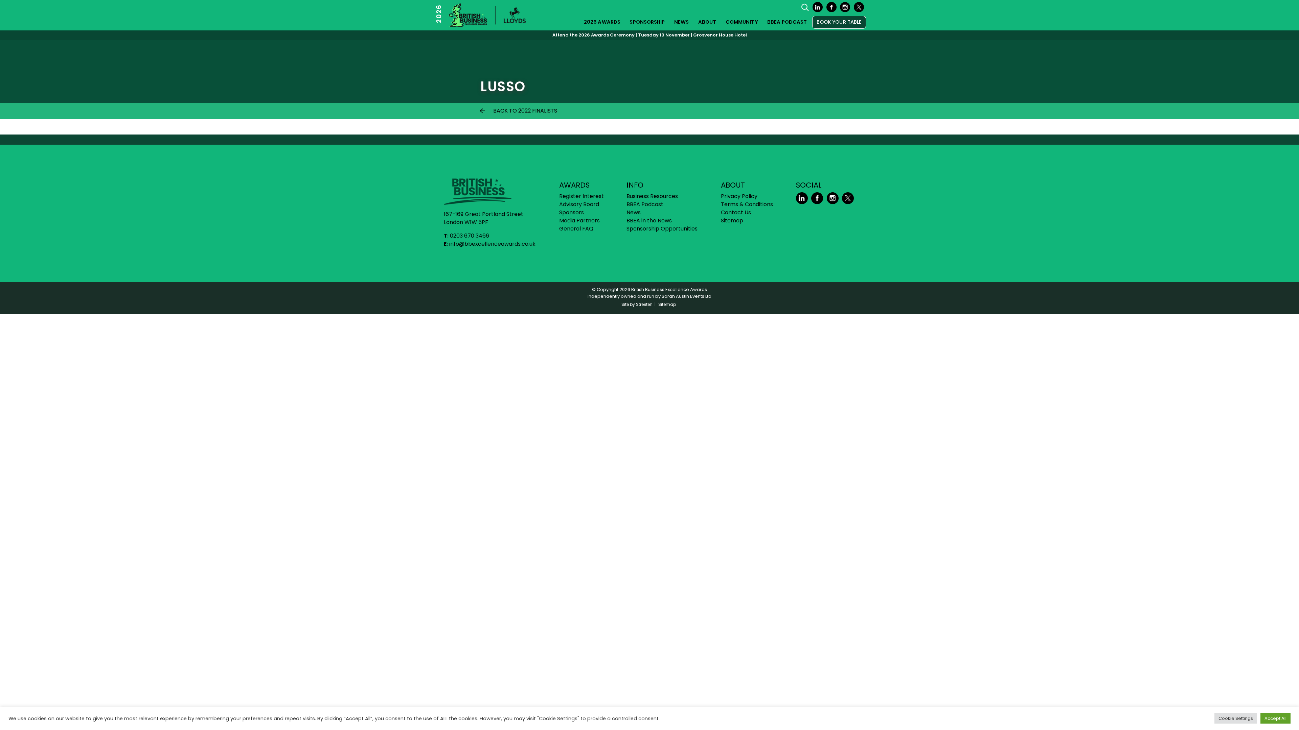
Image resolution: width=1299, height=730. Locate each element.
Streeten (644, 304)
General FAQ (576, 229)
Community (742, 22)
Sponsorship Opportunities (662, 229)
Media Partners (579, 220)
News (681, 22)
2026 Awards (602, 22)
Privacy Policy (739, 196)
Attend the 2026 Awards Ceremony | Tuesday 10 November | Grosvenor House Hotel (649, 35)
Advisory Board (579, 204)
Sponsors (571, 212)
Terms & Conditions (747, 204)
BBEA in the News (649, 220)
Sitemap (732, 220)
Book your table (839, 22)
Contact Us (736, 212)
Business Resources (652, 196)
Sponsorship (647, 22)
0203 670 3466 (469, 236)
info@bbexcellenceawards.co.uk (492, 244)
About (707, 22)
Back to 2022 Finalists (525, 111)
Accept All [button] (1275, 718)
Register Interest (581, 196)
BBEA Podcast (787, 22)
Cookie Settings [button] (1235, 718)
